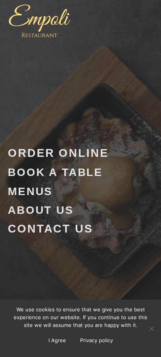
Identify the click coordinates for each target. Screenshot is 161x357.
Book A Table (55, 172)
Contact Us (50, 228)
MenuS (30, 191)
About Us (41, 210)
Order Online (58, 153)
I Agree (57, 340)
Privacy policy (96, 340)
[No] (151, 328)
